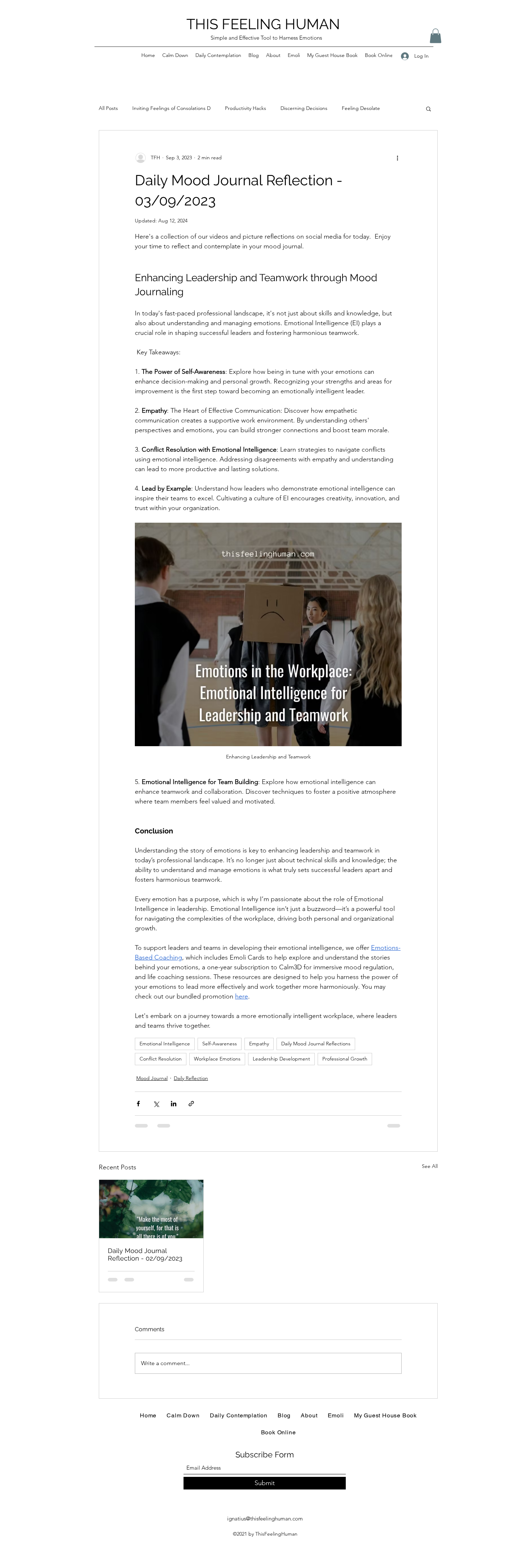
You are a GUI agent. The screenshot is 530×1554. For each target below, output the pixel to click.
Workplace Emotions (217, 1058)
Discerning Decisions (304, 108)
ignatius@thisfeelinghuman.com (265, 1518)
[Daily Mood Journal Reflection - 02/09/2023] (151, 1209)
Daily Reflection (191, 1078)
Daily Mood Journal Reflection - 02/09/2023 (145, 1254)
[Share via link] (191, 1103)
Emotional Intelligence (165, 1043)
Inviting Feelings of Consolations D (171, 108)
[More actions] (397, 158)
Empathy (259, 1043)
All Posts (108, 108)
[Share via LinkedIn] (173, 1103)
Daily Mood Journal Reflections (315, 1043)
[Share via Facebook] (138, 1103)
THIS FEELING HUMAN (263, 24)
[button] (435, 35)
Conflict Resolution (161, 1058)
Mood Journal (152, 1078)
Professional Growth (344, 1058)
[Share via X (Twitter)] (156, 1103)
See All (430, 1166)
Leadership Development (281, 1058)
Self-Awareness (219, 1043)
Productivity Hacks (245, 108)
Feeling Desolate (361, 108)
